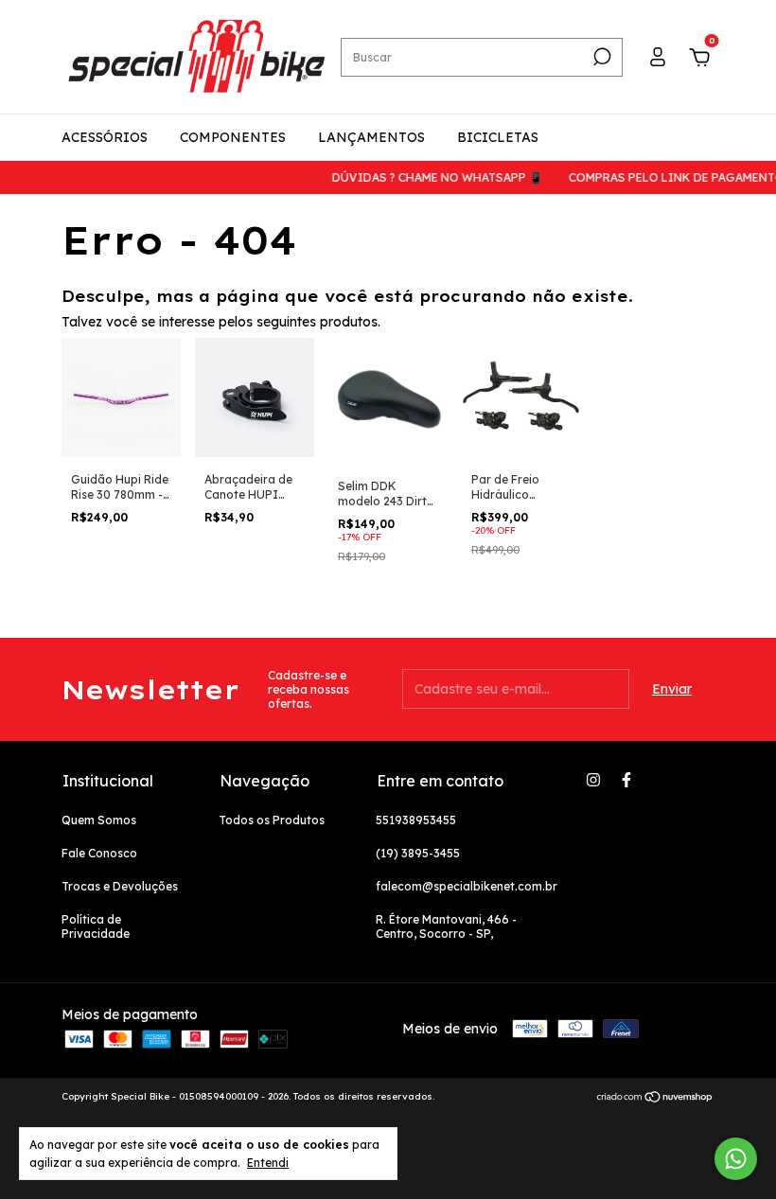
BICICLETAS (497, 137)
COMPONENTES (233, 137)
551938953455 (416, 820)
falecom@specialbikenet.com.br (466, 886)
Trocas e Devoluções (120, 886)
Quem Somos (99, 820)
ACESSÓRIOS (105, 137)
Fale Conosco (99, 853)
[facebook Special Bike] (626, 779)
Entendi (268, 1162)
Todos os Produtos (272, 820)
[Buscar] (600, 57)
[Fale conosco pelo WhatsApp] (735, 1158)
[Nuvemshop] (655, 1098)
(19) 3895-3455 (418, 853)
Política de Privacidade (96, 926)
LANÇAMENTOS (371, 137)
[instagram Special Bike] (593, 779)
